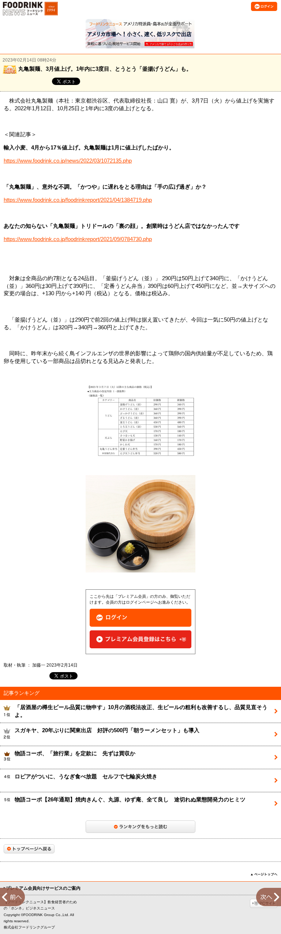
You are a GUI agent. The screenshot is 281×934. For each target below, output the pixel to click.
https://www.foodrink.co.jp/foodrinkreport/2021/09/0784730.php (78, 239)
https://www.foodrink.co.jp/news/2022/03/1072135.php (68, 161)
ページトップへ (264, 874)
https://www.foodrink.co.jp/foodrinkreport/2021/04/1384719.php (78, 200)
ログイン (140, 618)
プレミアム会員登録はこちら (140, 639)
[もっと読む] (140, 826)
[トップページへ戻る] (29, 848)
